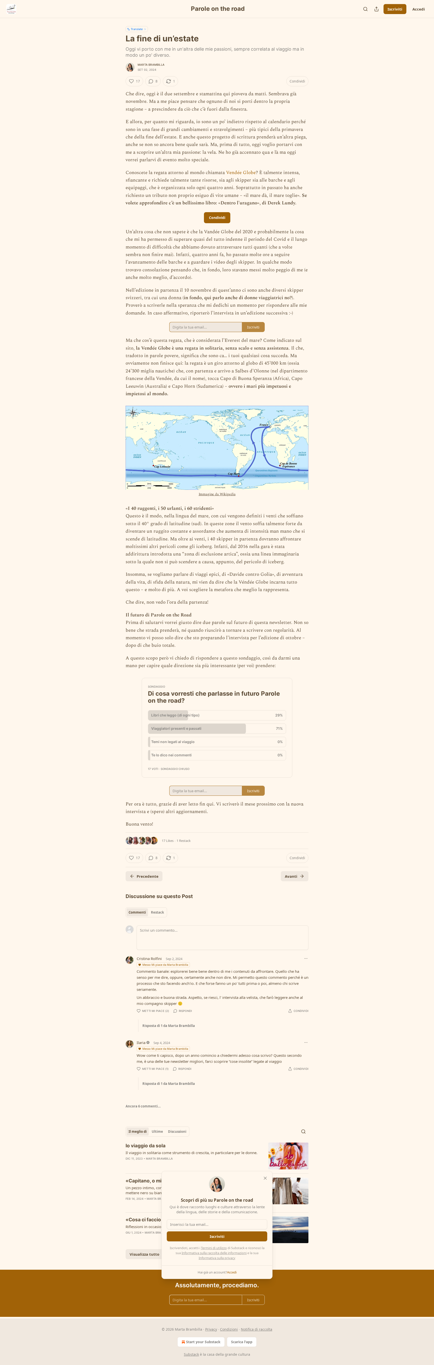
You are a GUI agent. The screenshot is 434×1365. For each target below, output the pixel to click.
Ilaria (141, 1042)
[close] (265, 1178)
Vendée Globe (241, 172)
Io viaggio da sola (146, 1146)
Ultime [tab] (157, 1131)
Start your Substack (203, 1341)
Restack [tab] (157, 912)
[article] (217, 1156)
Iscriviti (395, 9)
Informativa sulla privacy (217, 1258)
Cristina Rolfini (149, 958)
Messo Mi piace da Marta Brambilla (165, 965)
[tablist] (146, 912)
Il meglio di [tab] (138, 1131)
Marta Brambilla (151, 64)
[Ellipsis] (306, 958)
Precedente (147, 876)
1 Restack (184, 840)
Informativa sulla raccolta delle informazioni (214, 1253)
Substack (191, 1354)
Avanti (291, 876)
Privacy (211, 1329)
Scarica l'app (241, 1341)
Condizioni (229, 1329)
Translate (137, 29)
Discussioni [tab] (177, 1131)
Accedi (418, 9)
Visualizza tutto (144, 1254)
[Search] (365, 9)
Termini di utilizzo (214, 1248)
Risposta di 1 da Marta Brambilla (168, 1025)
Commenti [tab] (137, 912)
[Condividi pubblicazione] (376, 9)
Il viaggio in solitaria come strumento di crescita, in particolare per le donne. (191, 1152)
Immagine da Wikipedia (217, 494)
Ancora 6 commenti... (143, 1106)
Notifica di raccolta (256, 1329)
